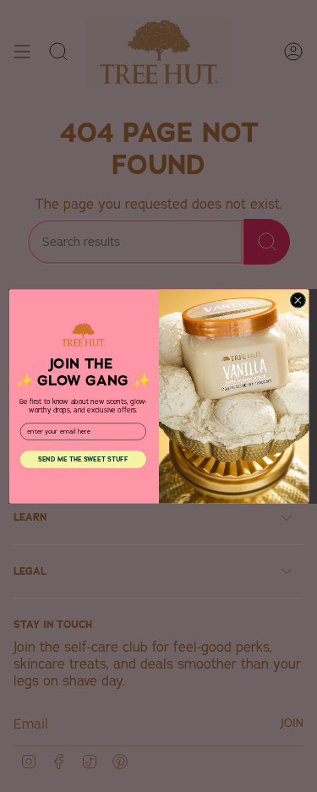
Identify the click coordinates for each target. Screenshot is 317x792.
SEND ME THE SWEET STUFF (83, 459)
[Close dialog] (297, 300)
